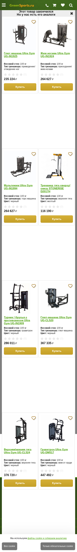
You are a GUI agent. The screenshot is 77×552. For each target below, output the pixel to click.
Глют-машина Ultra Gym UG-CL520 (56, 319)
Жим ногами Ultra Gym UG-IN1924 (55, 55)
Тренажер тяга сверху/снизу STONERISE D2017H (55, 188)
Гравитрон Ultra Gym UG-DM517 (54, 451)
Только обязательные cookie (58, 546)
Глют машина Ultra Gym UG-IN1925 (19, 55)
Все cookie (9, 546)
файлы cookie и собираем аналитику (47, 538)
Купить (20, 86)
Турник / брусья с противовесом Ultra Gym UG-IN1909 (17, 320)
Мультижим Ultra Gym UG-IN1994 (18, 187)
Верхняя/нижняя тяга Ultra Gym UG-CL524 (17, 451)
